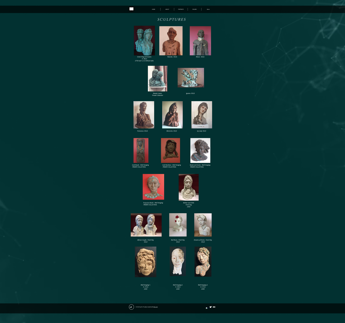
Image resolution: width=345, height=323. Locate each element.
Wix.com (155, 307)
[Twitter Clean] (210, 307)
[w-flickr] (214, 307)
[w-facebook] (207, 308)
